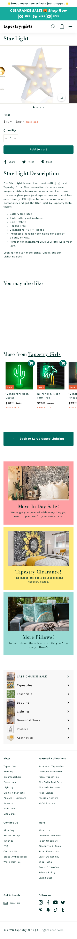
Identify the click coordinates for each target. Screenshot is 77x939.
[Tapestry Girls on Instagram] (41, 902)
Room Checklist (48, 841)
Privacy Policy (47, 872)
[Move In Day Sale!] (38, 483)
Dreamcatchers (12, 777)
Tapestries (9, 766)
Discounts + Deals (50, 846)
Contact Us (10, 851)
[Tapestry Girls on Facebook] (48, 902)
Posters (8, 803)
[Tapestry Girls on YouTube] (55, 902)
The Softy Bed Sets (50, 782)
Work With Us (12, 862)
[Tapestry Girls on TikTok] (55, 910)
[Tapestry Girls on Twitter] (63, 902)
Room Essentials (49, 851)
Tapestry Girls (44, 354)
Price (7, 114)
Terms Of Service (49, 867)
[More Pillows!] (38, 614)
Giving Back (46, 877)
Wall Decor (10, 808)
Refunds (8, 841)
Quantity (9, 130)
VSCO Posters (47, 803)
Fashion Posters (48, 798)
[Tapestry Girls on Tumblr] (63, 910)
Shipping (8, 830)
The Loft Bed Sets (50, 787)
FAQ (5, 846)
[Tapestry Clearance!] (38, 548)
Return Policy (11, 835)
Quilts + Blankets (14, 793)
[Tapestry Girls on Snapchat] (48, 910)
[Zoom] (61, 97)
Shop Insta (45, 862)
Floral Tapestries (49, 777)
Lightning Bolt (12, 256)
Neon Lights (46, 793)
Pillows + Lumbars (14, 798)
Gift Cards (9, 814)
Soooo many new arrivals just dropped (38, 3)
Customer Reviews (50, 835)
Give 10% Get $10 (49, 856)
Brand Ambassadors (15, 856)
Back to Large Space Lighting (41, 438)
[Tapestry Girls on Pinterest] (41, 910)
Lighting (8, 787)
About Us (44, 830)
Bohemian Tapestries (51, 766)
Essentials (9, 782)
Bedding (8, 771)
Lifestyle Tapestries (51, 771)
